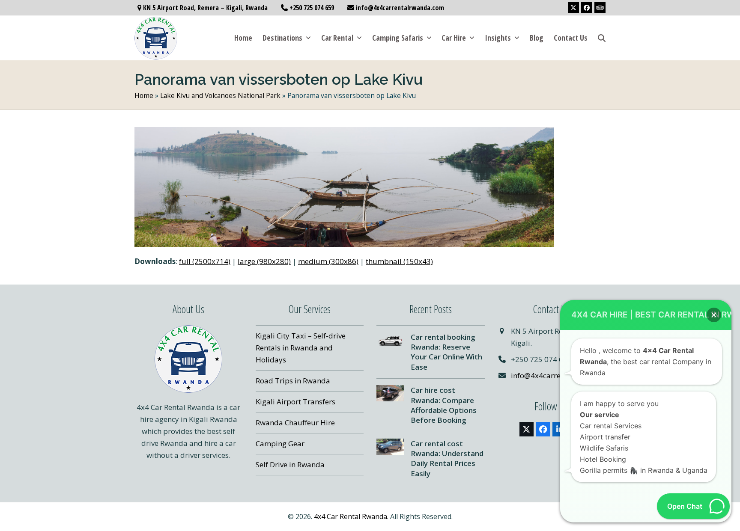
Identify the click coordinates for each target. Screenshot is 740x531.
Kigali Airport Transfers (295, 401)
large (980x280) (264, 261)
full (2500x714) (204, 261)
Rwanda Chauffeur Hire (295, 422)
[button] (602, 38)
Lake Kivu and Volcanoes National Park (220, 95)
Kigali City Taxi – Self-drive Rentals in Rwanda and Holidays (301, 348)
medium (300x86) (328, 261)
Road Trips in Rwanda (293, 381)
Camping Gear (280, 443)
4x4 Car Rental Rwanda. (351, 516)
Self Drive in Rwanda (290, 464)
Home (143, 95)
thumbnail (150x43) (399, 261)
